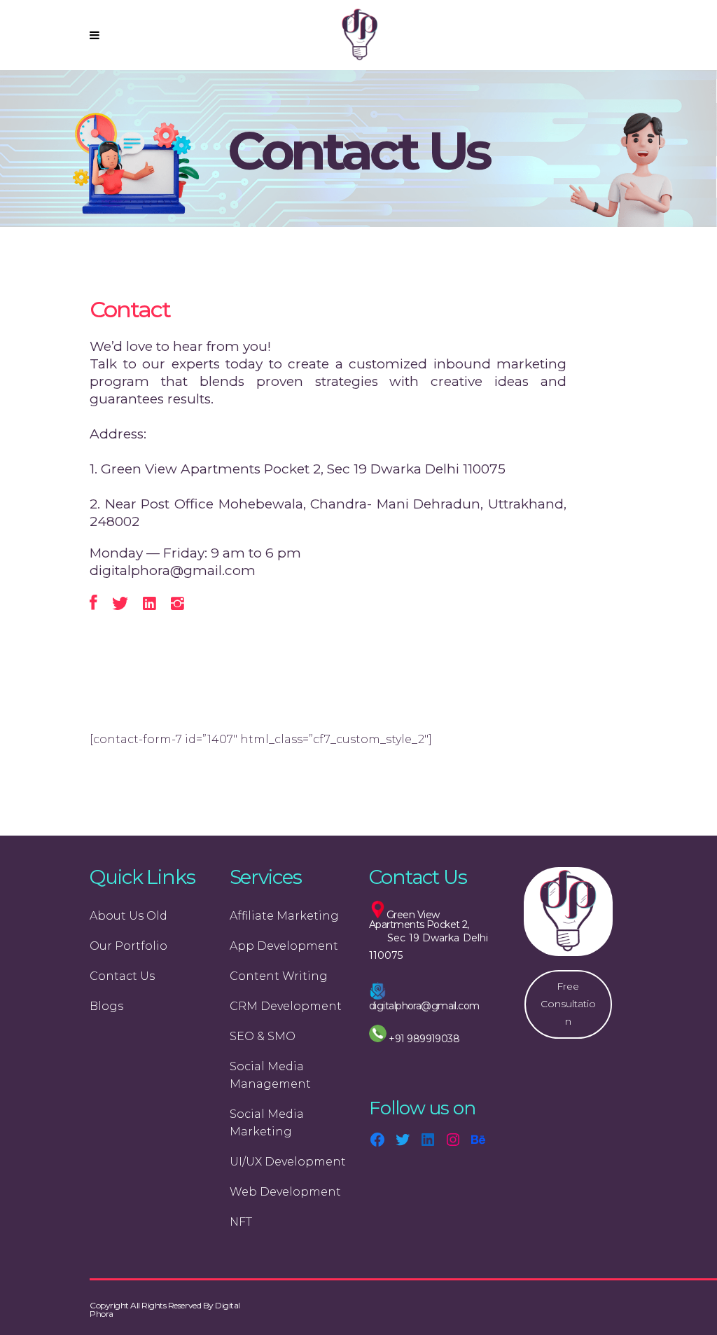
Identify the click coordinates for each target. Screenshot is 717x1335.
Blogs (106, 1006)
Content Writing (279, 976)
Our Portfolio (128, 946)
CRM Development (286, 1006)
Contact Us (122, 976)
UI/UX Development (288, 1161)
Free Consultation (568, 1004)
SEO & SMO (262, 1036)
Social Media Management (270, 1075)
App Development (284, 946)
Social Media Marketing (267, 1122)
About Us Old (128, 915)
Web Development (285, 1191)
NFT (241, 1222)
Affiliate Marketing (284, 915)
